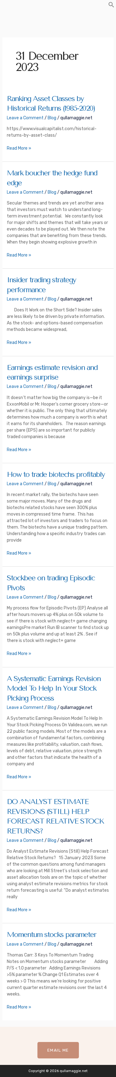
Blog (52, 118)
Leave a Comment (25, 118)
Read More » (19, 148)
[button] (111, 6)
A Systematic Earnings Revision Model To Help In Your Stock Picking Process (54, 688)
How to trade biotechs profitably (56, 474)
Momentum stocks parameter (51, 934)
